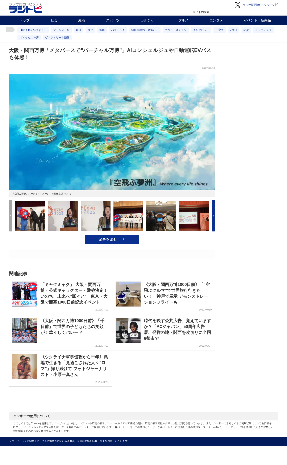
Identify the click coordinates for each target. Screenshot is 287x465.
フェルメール (61, 30)
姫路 (102, 30)
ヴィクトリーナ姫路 (57, 37)
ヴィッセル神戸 (29, 37)
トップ (25, 20)
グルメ (183, 20)
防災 (246, 30)
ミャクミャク (263, 30)
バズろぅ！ (118, 30)
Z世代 (233, 30)
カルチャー (149, 20)
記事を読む (108, 239)
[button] (213, 215)
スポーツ (113, 20)
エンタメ (216, 20)
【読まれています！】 (33, 30)
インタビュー (201, 30)
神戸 (90, 30)
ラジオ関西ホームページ (258, 4)
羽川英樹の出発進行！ (144, 30)
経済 (81, 20)
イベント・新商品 (257, 20)
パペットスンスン (176, 30)
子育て (220, 30)
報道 (78, 30)
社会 (54, 20)
